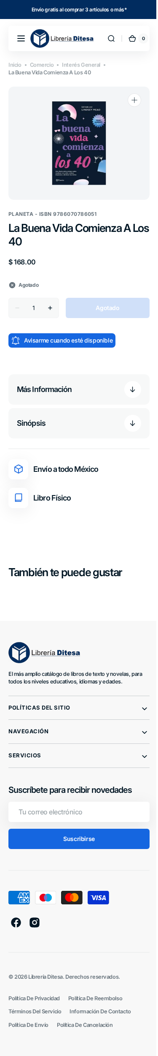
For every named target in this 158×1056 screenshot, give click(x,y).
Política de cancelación (84, 1025)
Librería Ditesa (45, 977)
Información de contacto (100, 1011)
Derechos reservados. (92, 977)
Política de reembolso (95, 998)
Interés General (81, 65)
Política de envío (28, 1025)
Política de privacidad (34, 998)
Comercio (42, 65)
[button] (21, 38)
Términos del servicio (34, 1011)
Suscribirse (75, 838)
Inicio (14, 65)
